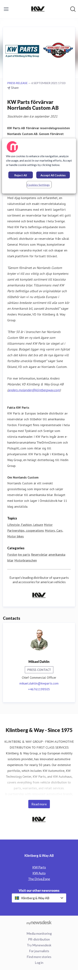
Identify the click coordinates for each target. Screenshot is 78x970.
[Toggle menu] (6, 9)
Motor (48, 525)
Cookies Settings (38, 184)
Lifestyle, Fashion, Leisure (25, 525)
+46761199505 (39, 689)
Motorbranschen (25, 560)
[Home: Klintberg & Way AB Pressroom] (38, 9)
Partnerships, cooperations (25, 530)
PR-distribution (39, 939)
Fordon (12, 554)
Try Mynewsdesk (39, 945)
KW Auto (39, 873)
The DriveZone (39, 879)
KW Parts (39, 867)
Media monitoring (39, 933)
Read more (39, 804)
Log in (39, 963)
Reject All (20, 175)
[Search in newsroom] (73, 9)
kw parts (24, 554)
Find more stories (39, 957)
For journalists (39, 951)
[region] (39, 165)
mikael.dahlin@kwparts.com (39, 683)
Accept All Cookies (53, 175)
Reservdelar (39, 554)
